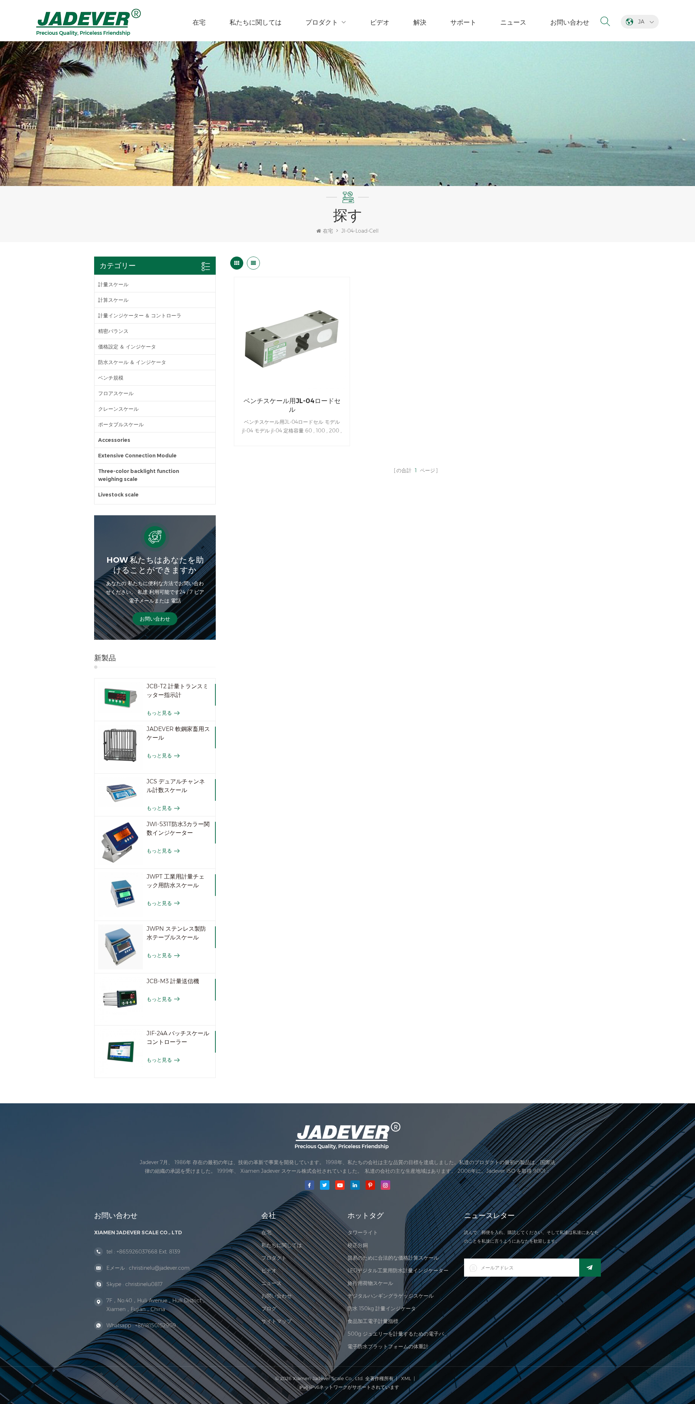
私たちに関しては (255, 22)
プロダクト (322, 22)
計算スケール (113, 300)
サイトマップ (276, 1321)
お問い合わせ (569, 22)
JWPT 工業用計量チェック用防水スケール (176, 881)
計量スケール (113, 284)
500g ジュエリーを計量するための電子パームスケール (399, 1334)
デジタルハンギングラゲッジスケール (391, 1296)
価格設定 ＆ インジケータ (127, 346)
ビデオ (379, 22)
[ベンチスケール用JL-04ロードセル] (292, 335)
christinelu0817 (144, 1284)
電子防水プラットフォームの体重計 (388, 1346)
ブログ (269, 1308)
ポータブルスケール (121, 424)
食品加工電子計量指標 (373, 1321)
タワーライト (363, 1232)
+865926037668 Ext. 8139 (148, 1251)
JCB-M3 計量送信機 (173, 981)
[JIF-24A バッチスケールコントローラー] (120, 1051)
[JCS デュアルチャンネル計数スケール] (120, 792)
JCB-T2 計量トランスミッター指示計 (177, 690)
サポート (463, 22)
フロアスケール (116, 393)
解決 (419, 22)
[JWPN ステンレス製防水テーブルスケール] (120, 947)
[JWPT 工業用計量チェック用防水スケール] (120, 894)
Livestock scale (118, 494)
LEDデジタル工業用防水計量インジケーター (398, 1270)
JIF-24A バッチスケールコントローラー (178, 1037)
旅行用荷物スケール (370, 1283)
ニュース (513, 22)
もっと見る (159, 713)
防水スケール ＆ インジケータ (132, 362)
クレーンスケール (118, 409)
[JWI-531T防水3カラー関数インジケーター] (120, 842)
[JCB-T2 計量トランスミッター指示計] (120, 697)
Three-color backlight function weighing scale (138, 475)
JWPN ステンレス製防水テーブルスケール (176, 933)
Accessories (114, 440)
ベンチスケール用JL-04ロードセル (292, 405)
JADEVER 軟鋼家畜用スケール (178, 733)
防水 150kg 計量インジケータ (382, 1308)
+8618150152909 (155, 1325)
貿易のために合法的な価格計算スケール (393, 1258)
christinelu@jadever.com (159, 1268)
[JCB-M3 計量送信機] (120, 999)
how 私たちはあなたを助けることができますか (155, 565)
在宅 (199, 22)
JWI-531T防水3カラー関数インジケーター (178, 828)
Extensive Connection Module (137, 455)
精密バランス (113, 331)
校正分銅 (358, 1245)
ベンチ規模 (110, 378)
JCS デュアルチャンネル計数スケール (176, 786)
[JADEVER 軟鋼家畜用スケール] (120, 747)
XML (406, 1378)
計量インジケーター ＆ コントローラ (139, 315)
